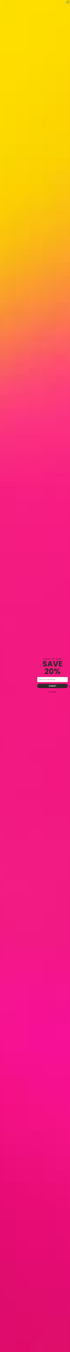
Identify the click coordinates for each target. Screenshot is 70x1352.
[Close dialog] (67, 2)
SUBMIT (52, 686)
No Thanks (52, 692)
